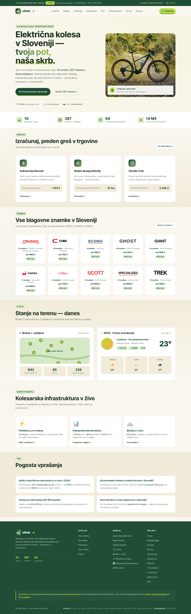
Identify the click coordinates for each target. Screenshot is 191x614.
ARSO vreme (118, 568)
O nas (149, 536)
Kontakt (150, 545)
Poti (103, 11)
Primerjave (83, 545)
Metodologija (153, 540)
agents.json (152, 577)
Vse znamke (83, 536)
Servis (129, 11)
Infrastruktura (115, 11)
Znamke (55, 11)
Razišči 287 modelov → (66, 91)
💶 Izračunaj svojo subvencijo (33, 91)
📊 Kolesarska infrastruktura (125, 563)
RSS (149, 582)
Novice (139, 11)
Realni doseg (118, 540)
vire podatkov (24, 597)
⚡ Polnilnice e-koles (122, 559)
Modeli (66, 11)
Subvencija (91, 11)
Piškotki (150, 563)
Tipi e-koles (83, 549)
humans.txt (152, 572)
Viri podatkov (153, 568)
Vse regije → (166, 333)
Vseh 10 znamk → (165, 225)
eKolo (28, 11)
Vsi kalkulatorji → (165, 146)
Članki (81, 554)
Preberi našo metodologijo (156, 594)
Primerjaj (78, 11)
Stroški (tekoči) (119, 545)
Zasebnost (152, 559)
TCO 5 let (117, 549)
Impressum (152, 554)
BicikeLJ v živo (119, 554)
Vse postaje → (84, 333)
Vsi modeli (82, 540)
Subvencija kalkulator (122, 536)
